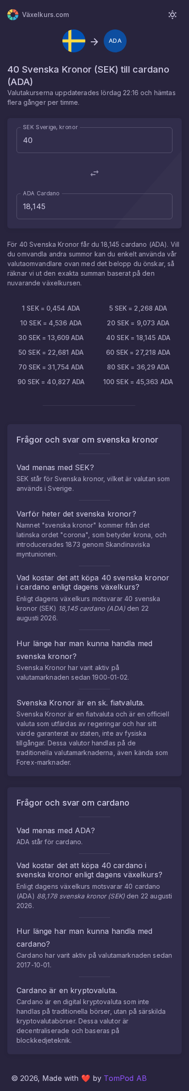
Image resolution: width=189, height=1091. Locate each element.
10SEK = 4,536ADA (51, 323)
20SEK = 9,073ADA (138, 323)
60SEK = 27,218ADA (138, 352)
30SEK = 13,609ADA (51, 337)
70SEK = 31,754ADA (51, 367)
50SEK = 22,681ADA (50, 352)
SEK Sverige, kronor (50, 127)
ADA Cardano (41, 193)
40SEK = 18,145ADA (138, 337)
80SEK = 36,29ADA (138, 367)
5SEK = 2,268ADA (138, 308)
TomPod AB (125, 1078)
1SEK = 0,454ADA (51, 308)
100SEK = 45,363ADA (138, 382)
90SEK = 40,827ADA (51, 382)
